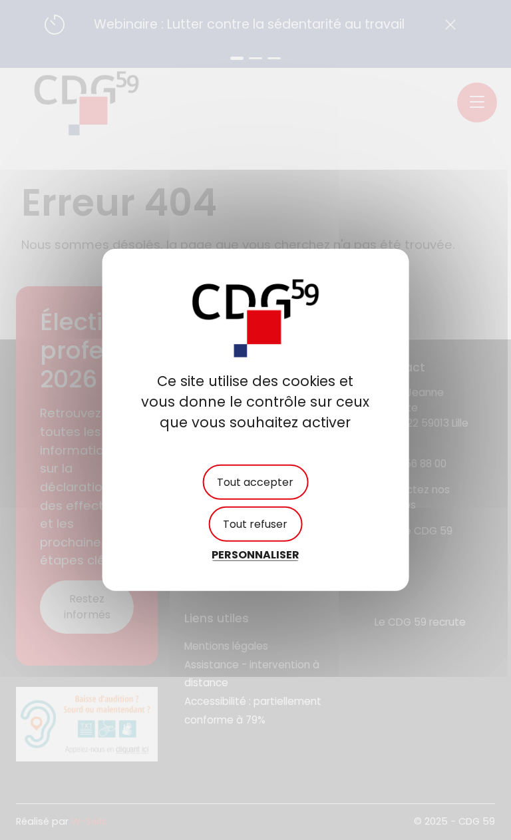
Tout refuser (255, 524)
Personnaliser (255, 554)
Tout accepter (255, 482)
